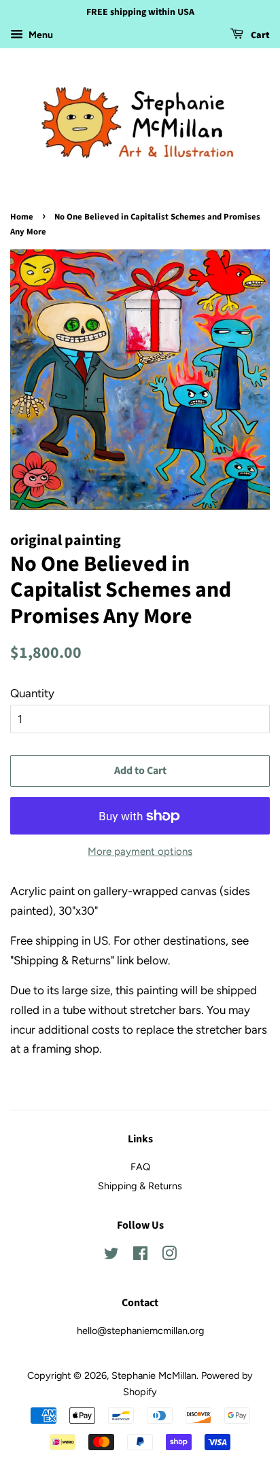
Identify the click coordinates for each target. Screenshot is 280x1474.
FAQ (140, 1167)
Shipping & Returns (140, 1186)
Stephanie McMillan (153, 1375)
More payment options (140, 851)
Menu (40, 35)
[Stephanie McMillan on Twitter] (111, 1256)
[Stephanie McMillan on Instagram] (169, 1256)
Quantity (32, 693)
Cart (259, 35)
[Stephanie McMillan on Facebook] (140, 1256)
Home (21, 217)
